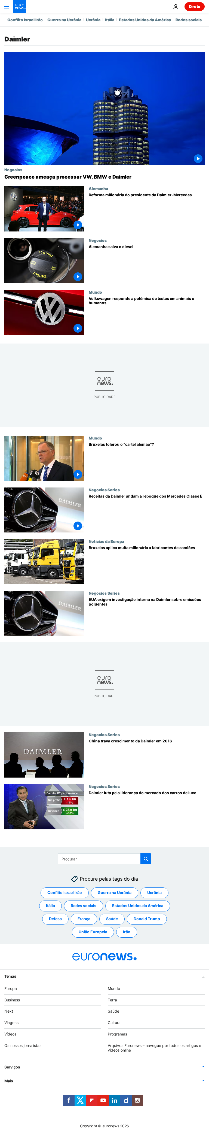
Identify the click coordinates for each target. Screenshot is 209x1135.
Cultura (114, 1022)
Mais (8, 1081)
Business (12, 999)
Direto (194, 6)
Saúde (112, 918)
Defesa (55, 918)
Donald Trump (147, 918)
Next (8, 1011)
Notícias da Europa (106, 541)
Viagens (11, 1022)
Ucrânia (93, 19)
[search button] (145, 858)
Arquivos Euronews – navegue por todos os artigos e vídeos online (154, 1047)
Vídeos (10, 1034)
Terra (112, 999)
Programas (117, 1034)
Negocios (13, 169)
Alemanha (98, 188)
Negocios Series (104, 489)
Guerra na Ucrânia (64, 19)
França (84, 918)
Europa (10, 988)
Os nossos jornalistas (22, 1045)
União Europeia (93, 931)
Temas (10, 976)
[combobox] (104, 858)
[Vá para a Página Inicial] (19, 6)
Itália (109, 19)
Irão (126, 931)
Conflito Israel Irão (25, 19)
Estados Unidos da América (145, 19)
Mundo (95, 292)
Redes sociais (189, 19)
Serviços (12, 1067)
